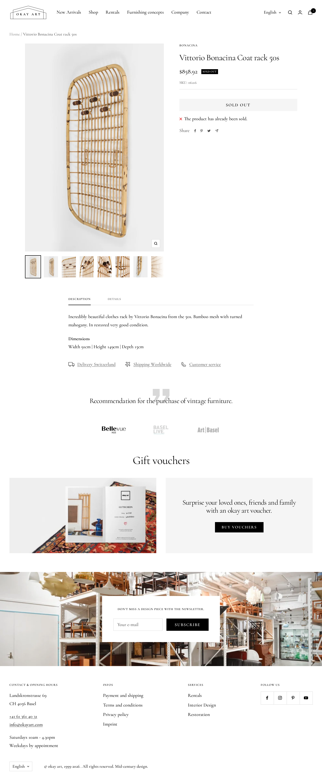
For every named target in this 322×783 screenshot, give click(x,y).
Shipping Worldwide (152, 364)
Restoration (199, 714)
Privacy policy (116, 714)
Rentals (113, 12)
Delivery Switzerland (96, 364)
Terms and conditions (123, 705)
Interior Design (202, 705)
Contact (204, 12)
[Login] (300, 12)
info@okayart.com (26, 724)
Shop (93, 12)
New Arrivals (69, 12)
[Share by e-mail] (216, 130)
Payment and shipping (123, 695)
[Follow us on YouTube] (306, 697)
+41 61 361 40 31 (23, 716)
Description (79, 299)
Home (14, 34)
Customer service (205, 364)
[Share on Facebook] (195, 130)
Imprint (110, 724)
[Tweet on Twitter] (209, 130)
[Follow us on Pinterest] (293, 697)
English (270, 12)
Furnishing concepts (145, 12)
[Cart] (310, 12)
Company (180, 12)
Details (114, 299)
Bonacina (188, 45)
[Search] (290, 12)
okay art (55, 766)
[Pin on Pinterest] (201, 130)
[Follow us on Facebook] (267, 697)
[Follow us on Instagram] (280, 697)
